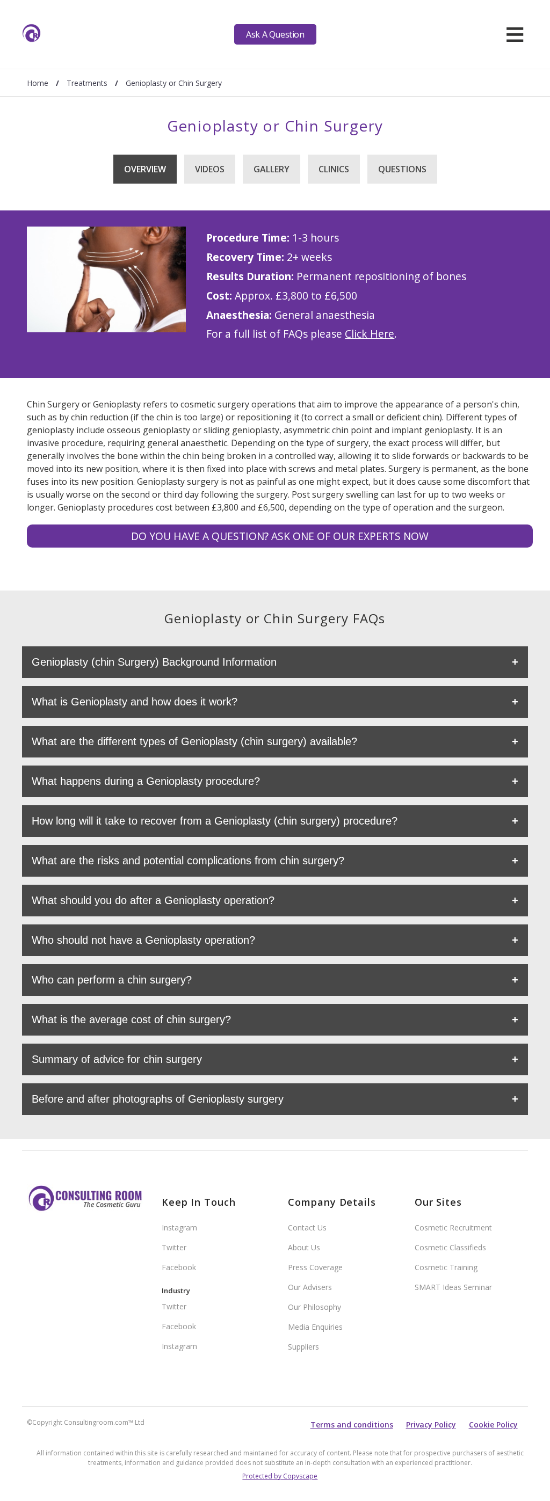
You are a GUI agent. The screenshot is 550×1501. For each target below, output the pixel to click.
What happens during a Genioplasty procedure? (146, 781)
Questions (402, 169)
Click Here (369, 333)
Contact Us (307, 1227)
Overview (145, 169)
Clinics (334, 169)
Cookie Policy (493, 1424)
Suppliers (303, 1347)
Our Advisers (310, 1287)
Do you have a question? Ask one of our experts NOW (280, 536)
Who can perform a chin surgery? (112, 980)
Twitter (174, 1247)
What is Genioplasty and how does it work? (134, 702)
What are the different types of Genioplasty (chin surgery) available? (194, 741)
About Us (304, 1247)
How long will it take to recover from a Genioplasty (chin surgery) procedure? (214, 821)
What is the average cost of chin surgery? (131, 1019)
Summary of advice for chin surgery (117, 1059)
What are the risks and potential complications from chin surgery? (188, 860)
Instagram (179, 1227)
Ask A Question (275, 34)
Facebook (179, 1267)
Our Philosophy (314, 1307)
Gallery (272, 169)
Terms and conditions (351, 1424)
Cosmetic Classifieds (450, 1247)
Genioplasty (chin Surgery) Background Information (154, 662)
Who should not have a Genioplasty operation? (143, 940)
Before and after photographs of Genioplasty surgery (158, 1099)
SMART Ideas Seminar (453, 1287)
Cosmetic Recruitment (453, 1227)
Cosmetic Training (446, 1267)
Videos (210, 169)
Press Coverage (315, 1267)
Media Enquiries (315, 1327)
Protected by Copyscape (279, 1476)
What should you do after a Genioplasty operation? (153, 900)
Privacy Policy (431, 1424)
